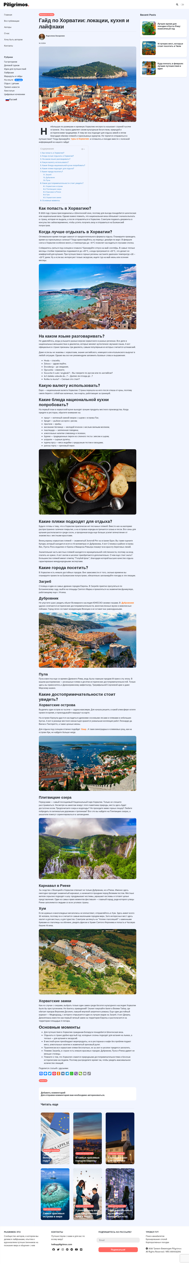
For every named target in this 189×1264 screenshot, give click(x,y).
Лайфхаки (9, 72)
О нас (7, 33)
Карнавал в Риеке (53, 192)
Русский (13, 99)
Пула (48, 180)
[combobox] (11, 99)
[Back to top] (182, 1257)
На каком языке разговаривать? (56, 159)
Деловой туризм (11, 65)
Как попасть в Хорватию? (53, 152)
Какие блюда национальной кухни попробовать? (64, 165)
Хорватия (43, 1080)
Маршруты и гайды (13, 76)
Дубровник (50, 177)
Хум (48, 194)
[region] (17, 559)
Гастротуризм (10, 61)
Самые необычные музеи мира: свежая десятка (120, 1213)
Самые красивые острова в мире (54, 1214)
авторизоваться (96, 1095)
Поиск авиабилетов (155, 1236)
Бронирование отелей (156, 1239)
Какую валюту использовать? (55, 162)
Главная (8, 14)
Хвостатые (9, 90)
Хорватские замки (54, 197)
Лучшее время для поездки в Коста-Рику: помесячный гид (169, 26)
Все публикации (11, 20)
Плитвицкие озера (54, 189)
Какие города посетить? (52, 171)
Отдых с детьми (11, 83)
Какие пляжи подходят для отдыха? (58, 168)
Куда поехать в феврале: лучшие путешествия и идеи (170, 66)
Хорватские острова (54, 186)
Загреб (48, 174)
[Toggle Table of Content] (83, 149)
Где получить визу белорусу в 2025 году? (54, 1157)
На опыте (13, 79)
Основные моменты (51, 200)
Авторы (7, 27)
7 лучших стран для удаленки (117, 1159)
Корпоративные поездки (157, 1242)
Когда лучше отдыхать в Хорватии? (58, 155)
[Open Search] (177, 4)
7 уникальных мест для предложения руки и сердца (87, 1213)
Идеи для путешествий (15, 69)
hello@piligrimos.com (61, 1244)
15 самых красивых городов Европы (87, 1159)
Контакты (8, 45)
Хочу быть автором (13, 39)
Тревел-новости (12, 87)
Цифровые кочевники (14, 94)
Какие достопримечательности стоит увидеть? (63, 183)
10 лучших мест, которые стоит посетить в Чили (170, 45)
